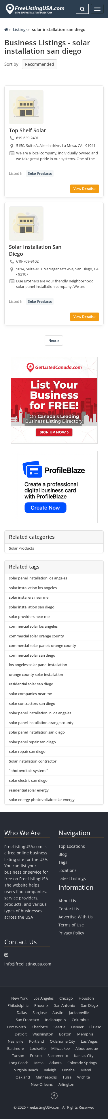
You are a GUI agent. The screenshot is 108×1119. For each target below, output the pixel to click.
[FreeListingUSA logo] (34, 9)
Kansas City (84, 1055)
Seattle (59, 1026)
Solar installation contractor (32, 761)
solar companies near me (30, 693)
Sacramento (58, 1055)
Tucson (18, 1055)
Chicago (66, 998)
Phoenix (41, 1005)
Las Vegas (89, 1041)
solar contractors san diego (32, 703)
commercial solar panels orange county (42, 645)
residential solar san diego (31, 683)
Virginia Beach (26, 1070)
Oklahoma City (62, 1041)
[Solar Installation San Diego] (26, 224)
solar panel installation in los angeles (40, 712)
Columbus (80, 1019)
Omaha (68, 1070)
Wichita (83, 1077)
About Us (67, 900)
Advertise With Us (75, 917)
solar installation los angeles (33, 587)
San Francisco (27, 1019)
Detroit (21, 1034)
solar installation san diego (31, 607)
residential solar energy (29, 790)
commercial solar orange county (36, 636)
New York (19, 998)
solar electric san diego (28, 780)
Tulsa (66, 1077)
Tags (62, 862)
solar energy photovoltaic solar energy (42, 799)
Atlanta (55, 1062)
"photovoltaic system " (28, 770)
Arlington (66, 1084)
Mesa (38, 1062)
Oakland (23, 1077)
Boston (65, 1034)
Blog (62, 854)
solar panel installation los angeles (38, 578)
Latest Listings (72, 878)
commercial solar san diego (32, 655)
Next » (53, 340)
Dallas (22, 1012)
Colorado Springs (82, 1062)
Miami (85, 1070)
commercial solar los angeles (33, 626)
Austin (57, 1012)
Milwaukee (60, 1048)
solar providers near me (29, 616)
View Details (83, 188)
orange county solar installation (36, 674)
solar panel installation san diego (37, 732)
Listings (20, 29)
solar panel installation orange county (41, 722)
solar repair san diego (27, 751)
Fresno (36, 1055)
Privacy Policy (71, 933)
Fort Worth (16, 1026)
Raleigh (50, 1070)
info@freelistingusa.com (27, 964)
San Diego (89, 1005)
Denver (77, 1026)
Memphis (85, 1034)
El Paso (95, 1026)
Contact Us (68, 909)
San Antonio (64, 1005)
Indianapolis (55, 1019)
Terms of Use (71, 925)
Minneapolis (46, 1077)
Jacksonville (79, 1012)
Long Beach (19, 1062)
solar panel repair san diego (32, 741)
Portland (36, 1041)
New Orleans (42, 1084)
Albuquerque (86, 1048)
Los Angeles (43, 998)
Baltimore (15, 1048)
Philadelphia (18, 1005)
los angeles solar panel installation (38, 664)
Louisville (38, 1048)
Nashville (15, 1041)
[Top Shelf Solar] (26, 107)
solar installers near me (28, 597)
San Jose (40, 1012)
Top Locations (71, 846)
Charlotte (40, 1026)
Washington (43, 1034)
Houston (86, 998)
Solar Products (40, 173)
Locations (67, 870)
